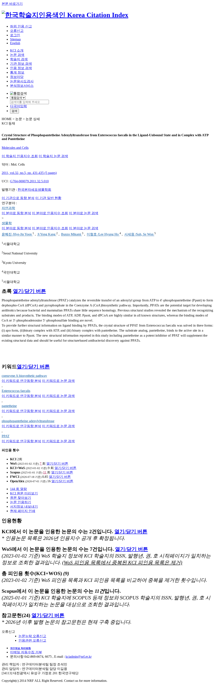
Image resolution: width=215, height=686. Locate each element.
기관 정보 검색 (21, 63)
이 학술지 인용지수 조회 (20, 156)
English (15, 43)
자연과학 (8, 208)
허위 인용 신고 (21, 26)
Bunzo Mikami (71, 234)
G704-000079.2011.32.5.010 (29, 181)
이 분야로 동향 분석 (16, 213)
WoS (13, 463)
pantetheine (9, 406)
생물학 (7, 223)
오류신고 (17, 30)
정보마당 (17, 77)
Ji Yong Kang (46, 234)
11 (45, 472)
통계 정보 (17, 72)
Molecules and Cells (15, 147)
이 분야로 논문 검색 (83, 213)
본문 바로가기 (12, 3)
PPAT (5, 436)
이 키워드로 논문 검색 (58, 381)
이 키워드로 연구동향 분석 (21, 381)
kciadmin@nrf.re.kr (79, 656)
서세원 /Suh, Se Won (139, 234)
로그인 (15, 35)
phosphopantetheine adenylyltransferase (28, 421)
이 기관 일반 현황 (48, 198)
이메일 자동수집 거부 (26, 652)
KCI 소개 (17, 50)
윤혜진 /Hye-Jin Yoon (17, 234)
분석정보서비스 (22, 85)
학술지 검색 (19, 59)
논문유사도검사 (22, 81)
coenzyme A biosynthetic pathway (24, 375)
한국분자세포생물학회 (34, 189)
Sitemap (15, 39)
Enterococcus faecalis (16, 391)
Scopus (15, 472)
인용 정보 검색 (21, 68)
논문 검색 (17, 55)
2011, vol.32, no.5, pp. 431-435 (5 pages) (29, 173)
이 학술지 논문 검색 (53, 156)
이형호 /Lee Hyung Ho (103, 234)
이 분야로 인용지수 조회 (50, 213)
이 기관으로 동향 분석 (18, 198)
